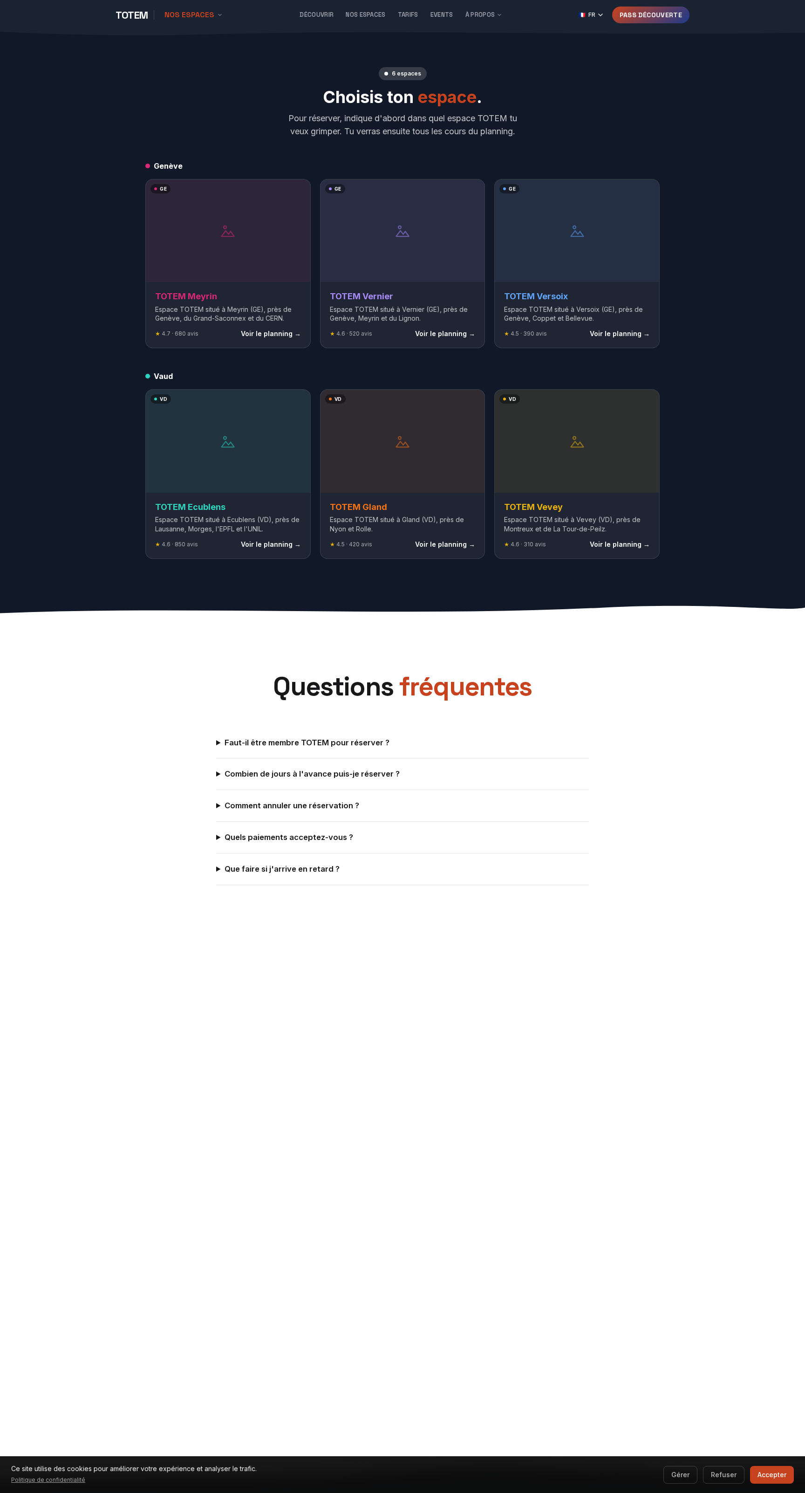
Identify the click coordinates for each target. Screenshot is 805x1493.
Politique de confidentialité (48, 1479)
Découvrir (317, 15)
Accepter (771, 1475)
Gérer (680, 1475)
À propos (480, 15)
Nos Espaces (366, 15)
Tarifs (408, 15)
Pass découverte (651, 15)
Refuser (724, 1475)
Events (441, 15)
